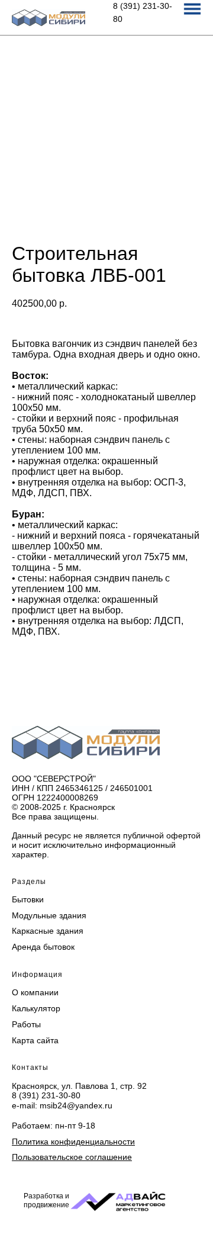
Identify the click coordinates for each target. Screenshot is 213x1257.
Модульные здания (49, 915)
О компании (35, 992)
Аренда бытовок (43, 946)
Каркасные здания (47, 930)
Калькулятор (36, 1008)
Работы (26, 1024)
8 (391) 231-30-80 (46, 1095)
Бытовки (28, 899)
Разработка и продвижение (46, 1200)
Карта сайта (35, 1040)
